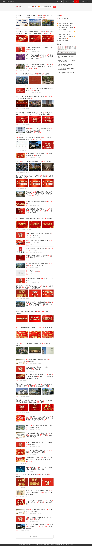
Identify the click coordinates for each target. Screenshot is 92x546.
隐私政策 (52, 544)
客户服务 (48, 544)
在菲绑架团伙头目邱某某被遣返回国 (66, 27)
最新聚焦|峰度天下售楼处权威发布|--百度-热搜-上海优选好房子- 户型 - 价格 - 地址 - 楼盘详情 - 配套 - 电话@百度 (39, 304)
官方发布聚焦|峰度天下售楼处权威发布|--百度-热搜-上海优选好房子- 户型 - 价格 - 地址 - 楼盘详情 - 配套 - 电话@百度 (39, 418)
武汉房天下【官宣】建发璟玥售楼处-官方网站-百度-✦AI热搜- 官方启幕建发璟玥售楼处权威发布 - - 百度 (39, 194)
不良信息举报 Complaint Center (60, 544)
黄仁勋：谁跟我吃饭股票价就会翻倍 (66, 23)
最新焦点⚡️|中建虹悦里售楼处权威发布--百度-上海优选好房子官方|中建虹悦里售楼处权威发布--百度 (39, 130)
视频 (27, 273)
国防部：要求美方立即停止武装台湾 (66, 36)
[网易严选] (65, 1)
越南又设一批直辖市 (63, 38)
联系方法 (41, 544)
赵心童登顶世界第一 (63, 29)
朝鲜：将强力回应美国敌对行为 (65, 21)
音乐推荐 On (34, 271)
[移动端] (57, 1)
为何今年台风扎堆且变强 (64, 40)
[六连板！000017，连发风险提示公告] (66, 50)
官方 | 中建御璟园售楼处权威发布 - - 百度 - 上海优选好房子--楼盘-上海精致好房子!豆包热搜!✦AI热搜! (39, 376)
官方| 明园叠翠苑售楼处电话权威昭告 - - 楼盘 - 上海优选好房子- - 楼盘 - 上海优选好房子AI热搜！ (39, 211)
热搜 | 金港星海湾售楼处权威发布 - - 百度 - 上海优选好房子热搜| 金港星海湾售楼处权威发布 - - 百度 (39, 66)
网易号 (17, 27)
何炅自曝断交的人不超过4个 (64, 34)
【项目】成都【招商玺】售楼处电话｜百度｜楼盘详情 (33, 161)
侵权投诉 (71, 544)
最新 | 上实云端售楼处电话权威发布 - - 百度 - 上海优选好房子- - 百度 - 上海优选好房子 (39, 526)
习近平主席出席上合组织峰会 (64, 18)
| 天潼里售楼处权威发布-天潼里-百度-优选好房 (32, 74)
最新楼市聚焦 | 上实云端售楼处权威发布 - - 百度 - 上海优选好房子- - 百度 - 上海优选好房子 (39, 492)
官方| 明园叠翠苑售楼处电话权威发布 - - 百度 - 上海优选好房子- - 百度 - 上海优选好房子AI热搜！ (39, 435)
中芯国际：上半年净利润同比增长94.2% (66, 31)
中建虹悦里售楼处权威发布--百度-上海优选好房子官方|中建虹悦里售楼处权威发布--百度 (39, 459)
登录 (76, 1)
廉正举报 (67, 544)
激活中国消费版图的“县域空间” (65, 25)
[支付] (69, 1)
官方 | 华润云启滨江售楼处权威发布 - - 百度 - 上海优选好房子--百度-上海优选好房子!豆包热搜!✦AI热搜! (39, 57)
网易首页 (4, 1)
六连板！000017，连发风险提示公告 (66, 52)
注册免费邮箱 (81, 1)
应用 (7, 1)
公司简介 (37, 544)
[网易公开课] (61, 1)
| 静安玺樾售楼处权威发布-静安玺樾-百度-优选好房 (34, 218)
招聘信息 (45, 544)
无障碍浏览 (12, 1)
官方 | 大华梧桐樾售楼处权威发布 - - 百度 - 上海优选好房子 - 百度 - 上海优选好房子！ (39, 502)
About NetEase (32, 544)
